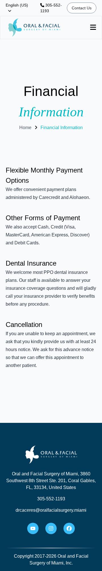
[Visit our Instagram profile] (51, 528)
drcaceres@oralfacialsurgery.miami (51, 510)
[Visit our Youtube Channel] (33, 528)
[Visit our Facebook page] (69, 528)
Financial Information (62, 127)
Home (25, 127)
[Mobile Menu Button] (93, 27)
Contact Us (82, 8)
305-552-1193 (51, 498)
